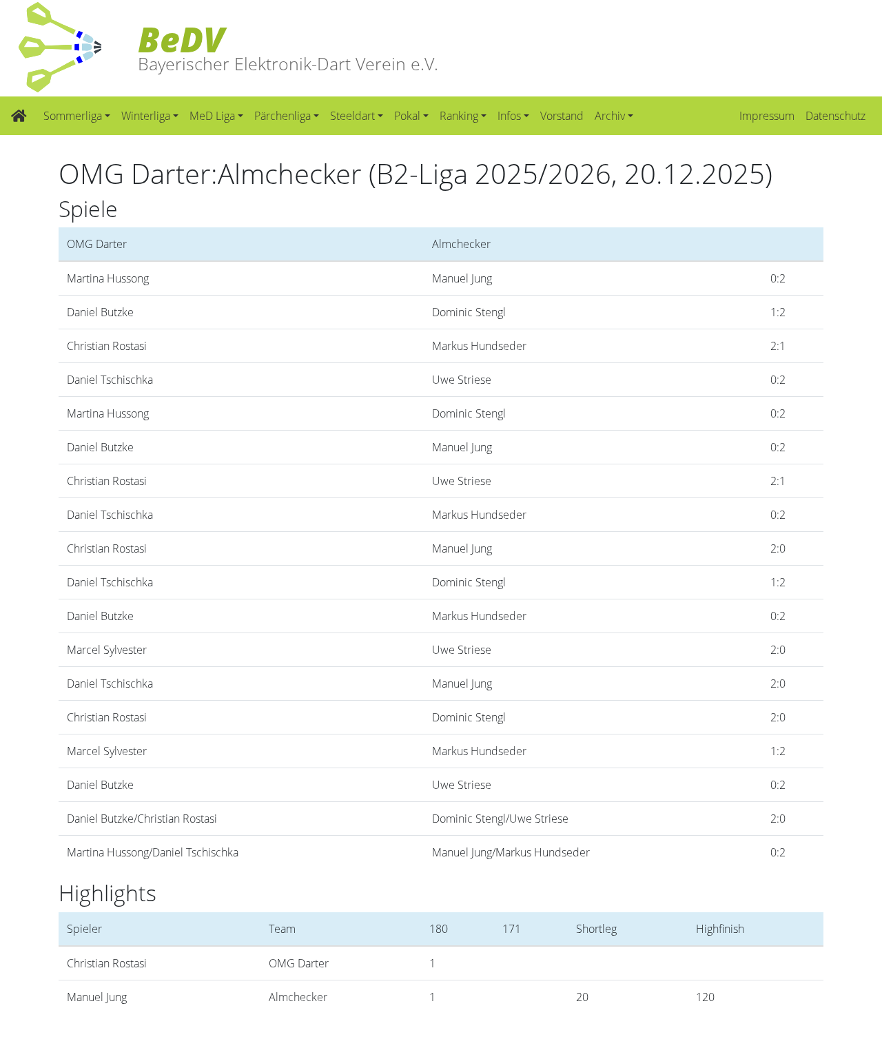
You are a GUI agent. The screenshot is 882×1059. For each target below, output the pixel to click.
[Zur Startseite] (19, 116)
